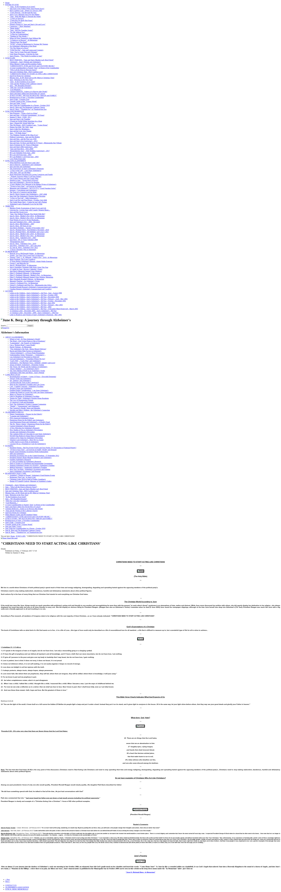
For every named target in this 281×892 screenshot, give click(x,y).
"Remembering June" (17, 242)
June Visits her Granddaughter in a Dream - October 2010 (30, 105)
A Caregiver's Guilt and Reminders (22, 402)
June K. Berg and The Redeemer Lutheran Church (27, 107)
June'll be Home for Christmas (20, 76)
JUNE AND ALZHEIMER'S (15, 161)
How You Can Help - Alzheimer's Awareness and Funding (30, 469)
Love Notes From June (18, 159)
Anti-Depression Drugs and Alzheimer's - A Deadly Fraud (30, 422)
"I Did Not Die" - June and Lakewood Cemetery (26, 50)
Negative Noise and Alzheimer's (21, 388)
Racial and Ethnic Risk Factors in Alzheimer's (25, 351)
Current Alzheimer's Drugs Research (22, 426)
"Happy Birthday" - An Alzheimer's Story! (24, 369)
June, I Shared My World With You (22, 123)
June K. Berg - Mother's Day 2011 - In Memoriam (27, 236)
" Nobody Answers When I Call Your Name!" (26, 176)
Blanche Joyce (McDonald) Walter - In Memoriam (27, 253)
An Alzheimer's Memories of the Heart (23, 46)
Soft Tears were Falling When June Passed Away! (27, 9)
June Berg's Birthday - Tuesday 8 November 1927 (27, 228)
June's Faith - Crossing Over (19, 99)
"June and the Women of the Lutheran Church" (26, 84)
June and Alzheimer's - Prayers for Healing (24, 182)
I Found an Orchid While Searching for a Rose (26, 121)
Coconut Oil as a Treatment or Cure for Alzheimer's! (28, 444)
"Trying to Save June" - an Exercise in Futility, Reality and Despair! (33, 450)
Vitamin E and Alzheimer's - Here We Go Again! (27, 440)
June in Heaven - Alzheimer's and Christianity (25, 165)
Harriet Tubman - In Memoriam (21, 347)
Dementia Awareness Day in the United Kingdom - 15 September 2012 (34, 456)
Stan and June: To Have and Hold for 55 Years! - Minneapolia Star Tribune (36, 143)
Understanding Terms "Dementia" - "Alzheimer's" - (27, 355)
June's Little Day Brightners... (20, 129)
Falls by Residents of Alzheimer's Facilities (24, 396)
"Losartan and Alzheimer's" (19, 416)
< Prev (7, 879)
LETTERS (9, 291)
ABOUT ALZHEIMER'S (14, 337)
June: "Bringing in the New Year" (21, 80)
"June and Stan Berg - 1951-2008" (22, 149)
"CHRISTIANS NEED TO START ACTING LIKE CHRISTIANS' (34, 74)
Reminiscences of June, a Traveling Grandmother (27, 97)
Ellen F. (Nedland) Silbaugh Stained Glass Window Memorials (31, 277)
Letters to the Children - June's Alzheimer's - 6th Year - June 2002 (32, 303)
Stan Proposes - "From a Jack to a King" (24, 113)
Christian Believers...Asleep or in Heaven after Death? (28, 91)
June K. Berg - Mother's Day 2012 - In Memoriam (27, 218)
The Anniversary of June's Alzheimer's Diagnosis (27, 169)
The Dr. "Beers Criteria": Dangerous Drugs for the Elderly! (30, 424)
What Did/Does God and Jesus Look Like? (25, 163)
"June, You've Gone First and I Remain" (24, 52)
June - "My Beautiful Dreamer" (21, 86)
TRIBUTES (9, 206)
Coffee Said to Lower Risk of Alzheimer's (24, 442)
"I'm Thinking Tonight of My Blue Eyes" (24, 135)
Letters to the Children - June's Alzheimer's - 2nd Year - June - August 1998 (36, 293)
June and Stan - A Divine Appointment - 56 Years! (27, 115)
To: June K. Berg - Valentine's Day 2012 (24, 248)
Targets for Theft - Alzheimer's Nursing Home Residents (29, 398)
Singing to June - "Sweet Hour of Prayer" (24, 180)
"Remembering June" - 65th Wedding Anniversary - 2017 (30, 151)
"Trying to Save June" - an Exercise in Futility (26, 186)
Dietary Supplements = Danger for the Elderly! (26, 414)
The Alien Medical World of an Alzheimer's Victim (27, 371)
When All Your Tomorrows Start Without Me (25, 38)
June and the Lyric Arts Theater (20, 131)
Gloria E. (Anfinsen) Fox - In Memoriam (24, 283)
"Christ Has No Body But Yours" (21, 20)
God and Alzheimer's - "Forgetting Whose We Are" (27, 359)
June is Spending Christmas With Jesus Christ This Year (29, 267)
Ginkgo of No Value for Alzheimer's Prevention (26, 438)
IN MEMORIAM (11, 251)
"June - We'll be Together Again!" (21, 30)
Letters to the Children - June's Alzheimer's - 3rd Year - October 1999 (34, 295)
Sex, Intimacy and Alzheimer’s (20, 380)
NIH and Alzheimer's (17, 454)
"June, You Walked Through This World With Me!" (27, 214)
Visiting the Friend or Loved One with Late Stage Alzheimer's (31, 392)
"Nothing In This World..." (19, 36)
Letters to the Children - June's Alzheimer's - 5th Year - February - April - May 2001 (39, 299)
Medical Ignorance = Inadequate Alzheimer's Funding (28, 467)
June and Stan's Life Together (20, 119)
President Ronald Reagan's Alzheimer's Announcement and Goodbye (34, 287)
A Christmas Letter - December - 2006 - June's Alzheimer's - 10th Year (34, 313)
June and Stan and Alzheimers (20, 167)
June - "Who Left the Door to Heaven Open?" (21, 487)
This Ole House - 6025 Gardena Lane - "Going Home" (29, 125)
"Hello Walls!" (15, 28)
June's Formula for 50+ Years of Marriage (24, 145)
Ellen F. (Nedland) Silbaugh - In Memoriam (25, 273)
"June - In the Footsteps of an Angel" (22, 7)
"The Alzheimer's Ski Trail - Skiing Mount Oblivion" (28, 349)
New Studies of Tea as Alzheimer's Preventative (26, 430)
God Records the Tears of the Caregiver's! (24, 382)
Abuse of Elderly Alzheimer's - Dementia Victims (27, 365)
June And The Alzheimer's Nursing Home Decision (27, 196)
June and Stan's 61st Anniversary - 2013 (23, 141)
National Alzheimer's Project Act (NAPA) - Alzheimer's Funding (32, 465)
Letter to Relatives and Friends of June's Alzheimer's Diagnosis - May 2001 (36, 315)
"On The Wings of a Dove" (19, 48)
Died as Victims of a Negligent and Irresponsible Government (31, 463)
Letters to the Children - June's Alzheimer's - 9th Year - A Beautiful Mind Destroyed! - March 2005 (44, 309)
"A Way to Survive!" (17, 18)
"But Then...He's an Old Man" (20, 172)
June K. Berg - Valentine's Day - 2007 (23, 238)
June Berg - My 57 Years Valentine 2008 (24, 240)
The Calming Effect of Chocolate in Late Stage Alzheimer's (30, 434)
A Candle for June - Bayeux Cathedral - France (26, 269)
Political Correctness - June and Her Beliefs (25, 137)
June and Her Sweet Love (19, 212)
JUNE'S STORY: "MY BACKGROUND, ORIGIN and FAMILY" (33, 95)
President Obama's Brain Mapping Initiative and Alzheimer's (30, 458)
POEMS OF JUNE (12, 5)
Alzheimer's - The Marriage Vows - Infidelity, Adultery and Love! (32, 363)
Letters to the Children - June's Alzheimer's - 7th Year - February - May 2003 (36, 305)
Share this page (12, 538)
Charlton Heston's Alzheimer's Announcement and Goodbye (30, 289)
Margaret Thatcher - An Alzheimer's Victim (25, 281)
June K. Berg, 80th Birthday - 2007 (22, 224)
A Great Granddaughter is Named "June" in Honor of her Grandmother (34, 68)
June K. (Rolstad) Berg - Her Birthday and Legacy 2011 (29, 232)
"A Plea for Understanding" (19, 34)
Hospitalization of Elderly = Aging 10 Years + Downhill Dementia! (33, 377)
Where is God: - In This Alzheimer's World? (25, 339)
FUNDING (9, 446)
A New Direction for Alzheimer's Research (24, 428)
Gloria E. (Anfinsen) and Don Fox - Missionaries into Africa (30, 285)
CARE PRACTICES (12, 375)
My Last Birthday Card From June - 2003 (24, 157)
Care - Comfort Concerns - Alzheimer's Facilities (26, 386)
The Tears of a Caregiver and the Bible (23, 192)
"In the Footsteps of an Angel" (15, 497)
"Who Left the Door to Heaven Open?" (23, 70)
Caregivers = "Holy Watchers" (20, 26)
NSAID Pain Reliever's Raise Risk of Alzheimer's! (27, 436)
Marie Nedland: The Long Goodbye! (22, 259)
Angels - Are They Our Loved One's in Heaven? (26, 255)
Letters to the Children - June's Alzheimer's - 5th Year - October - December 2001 (38, 301)
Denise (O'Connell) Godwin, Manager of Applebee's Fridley (31, 481)
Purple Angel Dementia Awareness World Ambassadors (29, 452)
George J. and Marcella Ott (19, 263)
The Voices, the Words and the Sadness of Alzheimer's (28, 367)
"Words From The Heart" (18, 42)
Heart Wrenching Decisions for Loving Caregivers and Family (31, 174)
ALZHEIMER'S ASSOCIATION (17, 887)
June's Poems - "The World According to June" (26, 56)
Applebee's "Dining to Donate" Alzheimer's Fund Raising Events (32, 475)
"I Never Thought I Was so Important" (23, 249)
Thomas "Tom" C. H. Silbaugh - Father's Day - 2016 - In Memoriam (33, 257)
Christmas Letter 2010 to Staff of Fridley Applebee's (28, 479)
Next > (7, 881)
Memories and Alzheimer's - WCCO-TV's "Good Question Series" (33, 188)
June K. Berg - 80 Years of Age (20, 226)
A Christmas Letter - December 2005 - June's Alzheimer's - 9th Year (33, 311)
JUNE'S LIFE (10, 58)
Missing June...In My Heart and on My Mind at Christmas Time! (32, 78)
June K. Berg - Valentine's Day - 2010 (23, 244)
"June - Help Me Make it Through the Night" (25, 16)
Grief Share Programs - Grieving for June (24, 54)
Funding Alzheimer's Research (20, 459)
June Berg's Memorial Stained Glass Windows (26, 271)
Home (7, 3)
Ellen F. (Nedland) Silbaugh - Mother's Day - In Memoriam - (31, 275)
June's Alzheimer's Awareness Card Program (25, 471)
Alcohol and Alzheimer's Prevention (22, 432)
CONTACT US (10, 885)
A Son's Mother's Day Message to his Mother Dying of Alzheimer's (33, 184)
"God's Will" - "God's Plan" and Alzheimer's (25, 361)
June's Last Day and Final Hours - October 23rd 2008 (28, 200)
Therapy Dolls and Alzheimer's (20, 379)
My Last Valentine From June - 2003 (22, 153)
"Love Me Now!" (16, 22)
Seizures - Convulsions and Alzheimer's (23, 190)
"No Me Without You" (17, 32)
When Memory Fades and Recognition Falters (26, 64)
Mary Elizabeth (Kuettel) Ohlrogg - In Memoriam (27, 279)
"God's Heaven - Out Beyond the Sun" (23, 12)
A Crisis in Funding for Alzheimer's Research (25, 461)
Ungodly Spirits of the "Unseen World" (23, 101)
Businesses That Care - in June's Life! (23, 477)
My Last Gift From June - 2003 (20, 155)
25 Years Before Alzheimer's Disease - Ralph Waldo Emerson (31, 261)
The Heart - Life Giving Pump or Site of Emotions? (27, 341)
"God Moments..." (16, 90)
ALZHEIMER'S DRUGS (14, 412)
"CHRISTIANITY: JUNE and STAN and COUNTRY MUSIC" (32, 66)
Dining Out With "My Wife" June (21, 127)
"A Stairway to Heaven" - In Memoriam (23, 40)
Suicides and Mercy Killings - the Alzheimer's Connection (30, 410)
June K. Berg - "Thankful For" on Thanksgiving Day (28, 109)
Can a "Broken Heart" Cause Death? (22, 345)
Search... (4, 326)
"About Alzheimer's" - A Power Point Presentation (27, 353)
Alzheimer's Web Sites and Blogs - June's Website (27, 373)
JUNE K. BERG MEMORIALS (16, 889)
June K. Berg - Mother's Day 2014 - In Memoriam (27, 216)
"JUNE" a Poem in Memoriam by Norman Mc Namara (29, 44)
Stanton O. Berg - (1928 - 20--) (20, 117)
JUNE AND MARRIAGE (14, 111)
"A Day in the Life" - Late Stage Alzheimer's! (25, 170)
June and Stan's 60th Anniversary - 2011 (24, 147)
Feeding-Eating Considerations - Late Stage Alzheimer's (29, 390)
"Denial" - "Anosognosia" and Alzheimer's (24, 406)
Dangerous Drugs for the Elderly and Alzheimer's (27, 420)
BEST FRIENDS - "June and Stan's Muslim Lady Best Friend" (32, 60)
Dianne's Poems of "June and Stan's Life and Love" (28, 24)
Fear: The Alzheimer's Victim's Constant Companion (28, 404)
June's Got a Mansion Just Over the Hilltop (24, 14)
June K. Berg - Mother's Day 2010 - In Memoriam (27, 234)
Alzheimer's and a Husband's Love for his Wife (26, 204)
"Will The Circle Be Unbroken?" (21, 88)
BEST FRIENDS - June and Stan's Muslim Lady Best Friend (26, 489)
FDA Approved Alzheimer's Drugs (22, 418)
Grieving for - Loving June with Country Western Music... (30, 210)
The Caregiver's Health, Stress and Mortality (25, 408)
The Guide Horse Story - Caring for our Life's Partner (28, 202)
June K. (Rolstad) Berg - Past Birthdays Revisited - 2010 (29, 230)
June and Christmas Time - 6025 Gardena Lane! (26, 72)
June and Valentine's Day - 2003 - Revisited (25, 222)
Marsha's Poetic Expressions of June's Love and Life (28, 208)
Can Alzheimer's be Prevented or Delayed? (24, 357)
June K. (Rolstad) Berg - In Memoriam (23, 265)
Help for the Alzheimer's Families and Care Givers (27, 384)
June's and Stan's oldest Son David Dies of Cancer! (27, 93)
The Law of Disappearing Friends (21, 400)
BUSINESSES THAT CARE (15, 473)
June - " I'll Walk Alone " (18, 133)
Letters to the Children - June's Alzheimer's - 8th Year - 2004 (30, 307)
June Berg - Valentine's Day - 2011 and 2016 (25, 246)
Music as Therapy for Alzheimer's (21, 394)
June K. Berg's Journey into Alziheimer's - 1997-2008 (28, 194)
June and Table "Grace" (18, 103)
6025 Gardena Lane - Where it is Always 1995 (26, 11)
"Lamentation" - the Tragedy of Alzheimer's (25, 343)
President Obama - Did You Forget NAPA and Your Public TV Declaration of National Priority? (43, 448)
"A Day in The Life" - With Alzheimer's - (24, 198)
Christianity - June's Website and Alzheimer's (25, 62)
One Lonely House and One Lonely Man (24, 178)
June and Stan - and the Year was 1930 (23, 139)
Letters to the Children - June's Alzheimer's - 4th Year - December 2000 (34, 297)
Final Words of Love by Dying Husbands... (25, 220)
